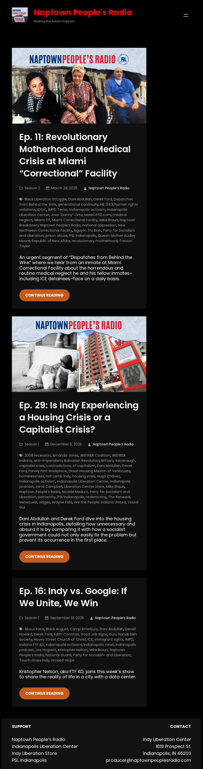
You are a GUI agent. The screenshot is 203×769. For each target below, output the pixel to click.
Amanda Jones (65, 455)
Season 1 (32, 444)
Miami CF (42, 220)
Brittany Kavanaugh (118, 460)
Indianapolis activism (87, 209)
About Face (34, 629)
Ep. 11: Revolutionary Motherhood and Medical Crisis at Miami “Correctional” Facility (75, 155)
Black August (57, 629)
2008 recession (38, 455)
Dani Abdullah (80, 199)
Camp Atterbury (84, 629)
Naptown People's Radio (83, 12)
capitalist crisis (32, 465)
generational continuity (78, 204)
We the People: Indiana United (100, 502)
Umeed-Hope (63, 660)
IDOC (41, 209)
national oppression (99, 225)
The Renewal (119, 496)
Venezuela (28, 502)
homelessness (31, 476)
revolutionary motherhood (95, 240)
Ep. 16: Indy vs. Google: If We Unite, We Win (73, 597)
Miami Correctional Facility (75, 220)
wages (44, 502)
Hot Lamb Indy (58, 476)
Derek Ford (103, 199)
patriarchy (47, 496)
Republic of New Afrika (51, 240)
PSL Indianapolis (82, 235)
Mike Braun (109, 220)
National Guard (58, 655)
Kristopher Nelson (73, 649)
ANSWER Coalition (95, 455)
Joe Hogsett (45, 649)
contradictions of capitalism (70, 465)
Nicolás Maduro (75, 491)
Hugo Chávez (108, 476)
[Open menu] (186, 15)
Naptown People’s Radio (60, 225)
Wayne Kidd (62, 502)
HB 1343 (106, 204)
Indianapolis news (99, 644)
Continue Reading (44, 295)
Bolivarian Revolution (82, 460)
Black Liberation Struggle (46, 199)
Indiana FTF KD (31, 644)
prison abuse (57, 235)
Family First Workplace (47, 470)
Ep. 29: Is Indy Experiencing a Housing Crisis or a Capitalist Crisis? (79, 417)
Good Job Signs (94, 634)
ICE (90, 639)
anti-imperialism (48, 460)
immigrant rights (109, 639)
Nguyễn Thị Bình (87, 230)
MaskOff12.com (97, 214)
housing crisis (83, 476)
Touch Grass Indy (34, 660)
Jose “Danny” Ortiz (67, 214)
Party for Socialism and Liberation (102, 655)
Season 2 (32, 188)
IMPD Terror (58, 209)
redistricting (96, 496)
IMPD (129, 639)
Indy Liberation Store (34, 753)
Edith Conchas (66, 634)
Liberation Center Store (84, 486)
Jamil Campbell (48, 486)
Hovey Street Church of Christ (60, 639)
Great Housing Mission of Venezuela (99, 470)
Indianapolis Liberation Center (82, 481)
